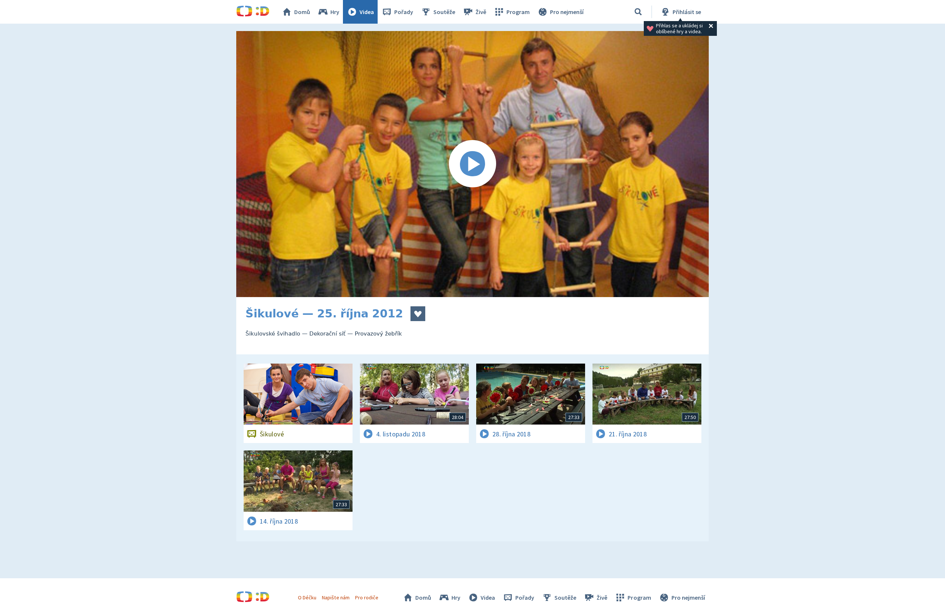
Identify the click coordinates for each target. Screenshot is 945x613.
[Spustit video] (472, 164)
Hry (334, 12)
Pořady (403, 12)
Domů (302, 12)
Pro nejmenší (567, 12)
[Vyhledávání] (638, 12)
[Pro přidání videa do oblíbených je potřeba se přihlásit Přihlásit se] (417, 313)
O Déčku (307, 597)
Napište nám (335, 597)
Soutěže (444, 12)
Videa (367, 12)
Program (518, 12)
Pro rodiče (366, 597)
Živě (480, 12)
